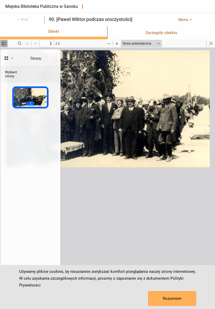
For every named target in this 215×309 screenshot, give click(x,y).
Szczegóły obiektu (161, 32)
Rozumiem (172, 298)
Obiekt (53, 31)
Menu (183, 19)
